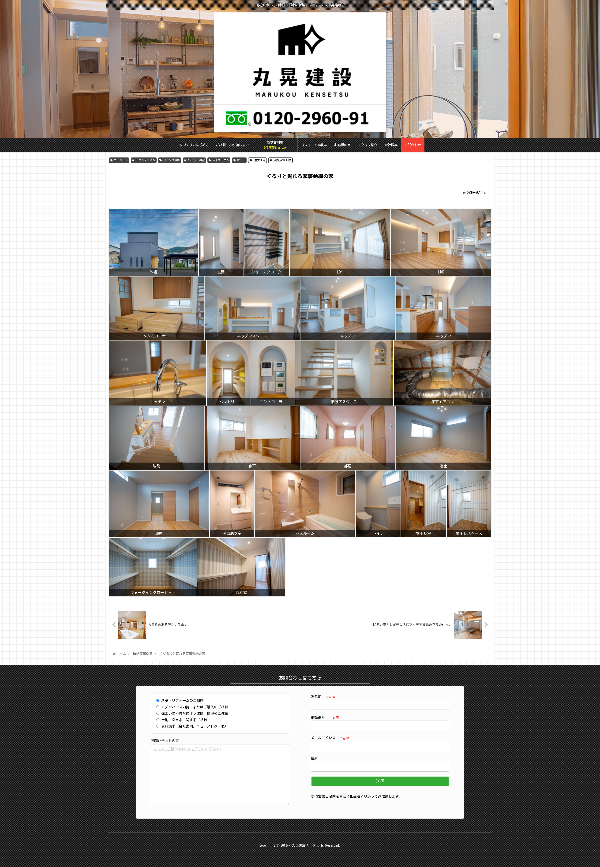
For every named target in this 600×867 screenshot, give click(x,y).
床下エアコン (220, 160)
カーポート (120, 160)
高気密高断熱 (282, 160)
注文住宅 (259, 160)
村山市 (240, 160)
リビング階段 (171, 160)
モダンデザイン (144, 160)
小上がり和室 (195, 160)
